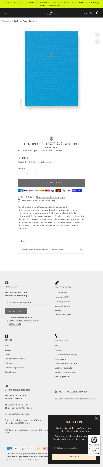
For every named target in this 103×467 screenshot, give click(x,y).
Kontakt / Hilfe (62, 297)
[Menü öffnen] (5, 13)
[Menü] (98, 436)
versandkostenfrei (44, 162)
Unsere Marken (62, 306)
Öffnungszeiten (62, 301)
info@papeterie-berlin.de (17, 414)
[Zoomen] (97, 34)
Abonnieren (73, 457)
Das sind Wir (61, 292)
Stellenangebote (63, 315)
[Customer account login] (85, 13)
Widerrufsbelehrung (65, 372)
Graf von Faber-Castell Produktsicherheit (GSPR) (42, 249)
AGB (57, 346)
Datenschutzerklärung (66, 354)
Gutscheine (10, 372)
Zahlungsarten (62, 376)
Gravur (8, 350)
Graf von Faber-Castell (25, 21)
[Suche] (91, 12)
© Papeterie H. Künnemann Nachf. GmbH (23, 460)
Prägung (9, 363)
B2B (7, 345)
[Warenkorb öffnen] (97, 12)
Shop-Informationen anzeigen (50, 197)
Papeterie (7, 21)
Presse (58, 310)
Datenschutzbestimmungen (83, 399)
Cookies (58, 350)
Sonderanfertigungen (15, 359)
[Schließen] (96, 418)
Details (24, 241)
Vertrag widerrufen (64, 368)
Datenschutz (15, 324)
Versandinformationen (66, 363)
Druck (8, 354)
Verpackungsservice (14, 367)
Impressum (60, 359)
